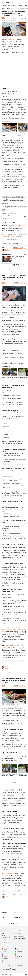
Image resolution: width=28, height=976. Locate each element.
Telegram (6, 951)
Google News (20, 951)
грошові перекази (11, 661)
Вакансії (3, 931)
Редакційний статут (18, 935)
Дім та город (5, 907)
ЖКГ (21, 243)
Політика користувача (19, 930)
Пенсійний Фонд (18, 890)
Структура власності (6, 937)
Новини (10, 5)
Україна (4, 5)
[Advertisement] (14, 71)
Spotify (18, 953)
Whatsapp (6, 961)
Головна (3, 8)
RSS (17, 958)
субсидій (16, 708)
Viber (5, 953)
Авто (15, 901)
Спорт (25, 5)
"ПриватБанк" (11, 39)
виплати (10, 890)
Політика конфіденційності (18, 932)
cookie (10, 974)
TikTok (18, 949)
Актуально (4, 901)
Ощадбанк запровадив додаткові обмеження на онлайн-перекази (14, 629)
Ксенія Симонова (7, 249)
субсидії (4, 890)
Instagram (6, 956)
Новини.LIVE (15, 320)
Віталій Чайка (6, 667)
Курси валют (4, 940)
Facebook (6, 958)
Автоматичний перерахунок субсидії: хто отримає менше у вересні (9, 134)
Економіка (20, 5)
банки (4, 661)
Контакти (4, 933)
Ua (22, 2)
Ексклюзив (4, 912)
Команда (4, 939)
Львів (3, 917)
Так (26, 974)
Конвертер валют (6, 942)
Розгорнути (14, 923)
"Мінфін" (22, 52)
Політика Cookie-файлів (19, 938)
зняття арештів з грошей (10, 236)
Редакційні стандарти (19, 936)
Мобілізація (17, 917)
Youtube (5, 949)
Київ (15, 912)
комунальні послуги (6, 243)
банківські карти (21, 661)
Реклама (3, 935)
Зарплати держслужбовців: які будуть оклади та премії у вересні (9, 379)
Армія (14, 5)
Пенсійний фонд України (9, 724)
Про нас (3, 930)
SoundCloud (19, 956)
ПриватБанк (15, 243)
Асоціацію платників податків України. (13, 322)
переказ (10, 312)
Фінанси (8, 8)
